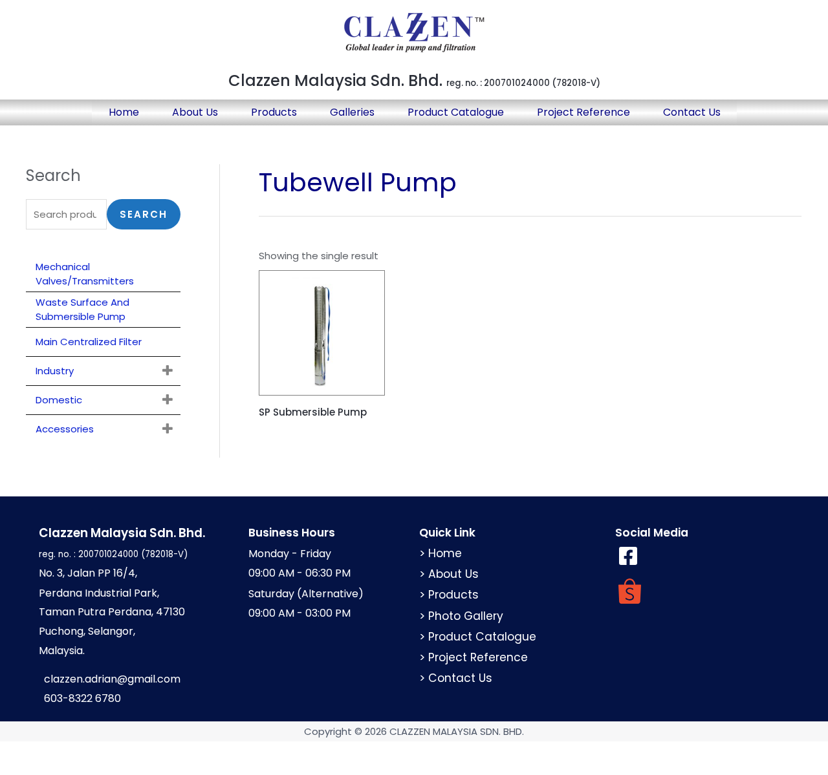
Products (274, 112)
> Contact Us (455, 678)
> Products (449, 594)
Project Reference (583, 112)
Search (144, 214)
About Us (195, 112)
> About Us (449, 574)
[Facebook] (628, 556)
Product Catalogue (456, 112)
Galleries (352, 112)
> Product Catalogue (477, 636)
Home (124, 112)
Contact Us (692, 112)
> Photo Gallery (461, 616)
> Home (440, 553)
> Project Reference (473, 657)
